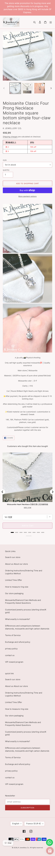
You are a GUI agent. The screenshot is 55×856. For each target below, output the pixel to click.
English (15, 823)
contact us (9, 655)
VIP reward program (14, 662)
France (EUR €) (33, 823)
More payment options (27, 196)
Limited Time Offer (13, 580)
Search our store (12, 557)
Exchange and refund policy (17, 642)
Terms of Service (13, 635)
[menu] (50, 22)
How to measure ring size (16, 587)
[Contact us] (49, 842)
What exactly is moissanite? (17, 619)
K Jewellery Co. (23, 848)
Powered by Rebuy (27, 535)
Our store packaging (14, 593)
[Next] (52, 491)
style (5, 160)
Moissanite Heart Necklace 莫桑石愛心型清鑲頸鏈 (27, 504)
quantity (6, 170)
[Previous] (2, 491)
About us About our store (16, 564)
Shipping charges (10, 137)
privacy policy (11, 648)
